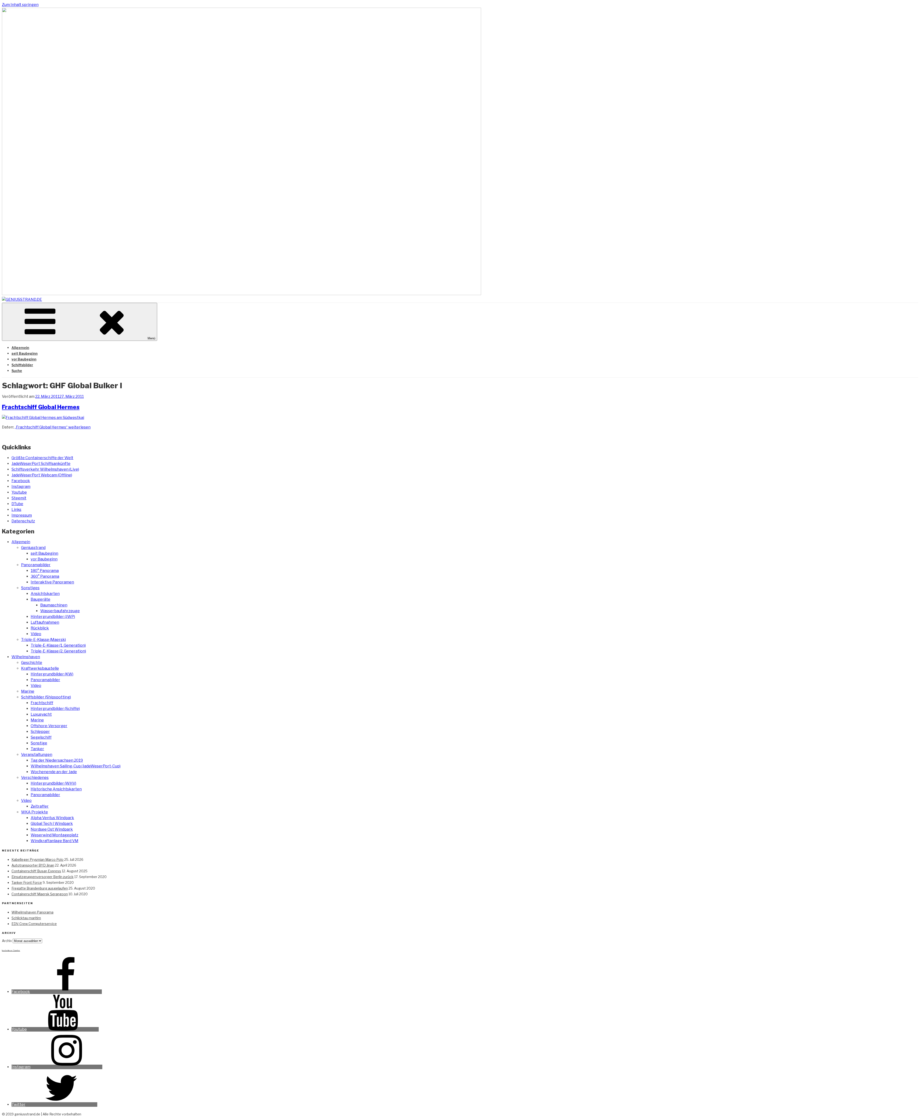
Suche (17, 371)
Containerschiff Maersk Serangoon (40, 894)
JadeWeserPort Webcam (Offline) (42, 475)
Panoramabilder (36, 565)
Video (36, 634)
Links (16, 509)
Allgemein (20, 348)
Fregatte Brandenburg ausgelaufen (40, 888)
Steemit (19, 498)
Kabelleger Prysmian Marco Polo (37, 859)
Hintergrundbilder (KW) (52, 674)
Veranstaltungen (36, 754)
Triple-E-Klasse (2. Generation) (58, 651)
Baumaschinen (53, 605)
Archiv (7, 941)
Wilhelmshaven (26, 657)
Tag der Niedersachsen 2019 (57, 760)
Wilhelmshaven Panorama (32, 912)
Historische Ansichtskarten (56, 789)
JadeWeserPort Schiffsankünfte (41, 463)
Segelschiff (41, 737)
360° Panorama (45, 576)
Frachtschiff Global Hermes (41, 407)
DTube (17, 504)
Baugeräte (40, 599)
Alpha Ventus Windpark (52, 818)
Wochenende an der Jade (54, 772)
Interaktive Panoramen (52, 582)
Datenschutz (23, 521)
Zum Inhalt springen (20, 4)
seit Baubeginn (25, 353)
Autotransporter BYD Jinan (33, 865)
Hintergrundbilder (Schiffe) (55, 708)
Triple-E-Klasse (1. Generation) (58, 645)
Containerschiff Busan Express (36, 871)
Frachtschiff (42, 703)
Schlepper (40, 731)
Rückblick (40, 628)
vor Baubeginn (24, 359)
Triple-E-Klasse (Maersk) (43, 639)
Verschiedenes (35, 777)
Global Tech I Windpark (52, 823)
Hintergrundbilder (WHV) (53, 783)
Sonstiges (30, 588)
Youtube (19, 492)
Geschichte (31, 662)
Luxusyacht (41, 714)
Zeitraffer (40, 806)
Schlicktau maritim (26, 918)
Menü (151, 338)
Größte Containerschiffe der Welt (42, 458)
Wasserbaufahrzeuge (60, 611)
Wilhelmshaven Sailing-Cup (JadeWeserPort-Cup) (76, 766)
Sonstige (39, 743)
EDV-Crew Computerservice (34, 924)
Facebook (21, 481)
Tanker (37, 749)
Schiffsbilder (22, 365)
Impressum (22, 515)
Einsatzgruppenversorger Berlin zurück (43, 877)
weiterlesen (53, 427)
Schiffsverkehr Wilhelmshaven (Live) (45, 469)
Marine (27, 691)
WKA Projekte (34, 812)
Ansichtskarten (45, 593)
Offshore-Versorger (49, 726)
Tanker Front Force (27, 882)
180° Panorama (45, 570)
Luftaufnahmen (45, 622)
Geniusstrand (33, 547)
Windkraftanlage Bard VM (54, 841)
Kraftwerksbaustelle (40, 668)
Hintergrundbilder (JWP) (53, 616)
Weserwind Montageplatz (54, 835)
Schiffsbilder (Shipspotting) (46, 697)
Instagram (21, 486)
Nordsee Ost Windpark (52, 829)
